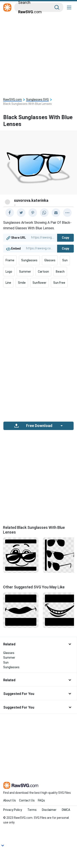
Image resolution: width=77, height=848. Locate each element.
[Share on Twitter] (21, 212)
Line (8, 282)
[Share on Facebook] (9, 212)
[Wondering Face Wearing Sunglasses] (20, 555)
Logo (9, 271)
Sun (65, 260)
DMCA (66, 809)
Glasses (49, 260)
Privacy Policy (12, 809)
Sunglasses (29, 260)
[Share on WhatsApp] (44, 212)
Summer (25, 271)
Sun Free (59, 282)
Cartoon (43, 271)
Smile (22, 282)
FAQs (41, 800)
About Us (9, 800)
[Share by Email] (56, 212)
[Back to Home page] (7, 8)
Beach (60, 271)
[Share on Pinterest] (32, 212)
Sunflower (39, 282)
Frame (10, 260)
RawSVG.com (12, 99)
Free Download (39, 426)
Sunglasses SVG (37, 99)
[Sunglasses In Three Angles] (60, 555)
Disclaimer (49, 809)
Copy (65, 237)
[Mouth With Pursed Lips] (20, 609)
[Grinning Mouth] (60, 609)
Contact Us (27, 800)
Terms (32, 809)
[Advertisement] (38, 53)
